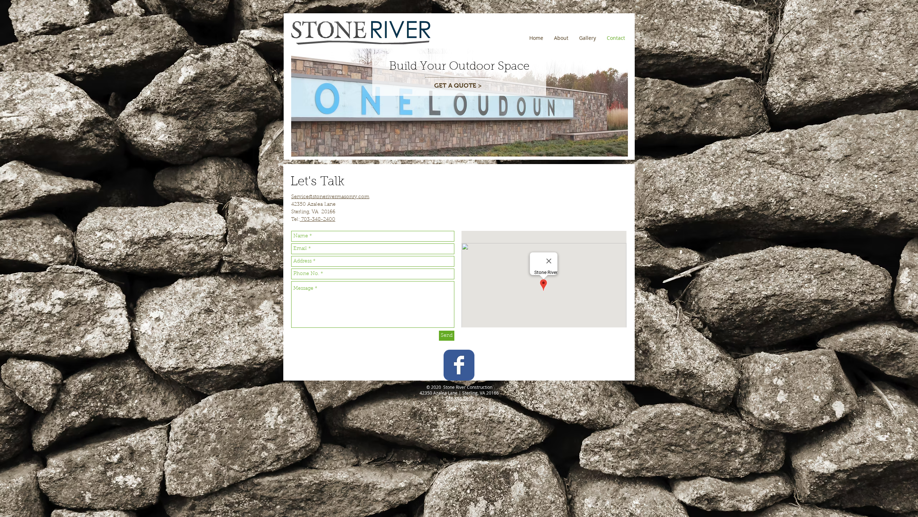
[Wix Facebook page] (459, 365)
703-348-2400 (317, 219)
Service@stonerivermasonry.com (330, 197)
